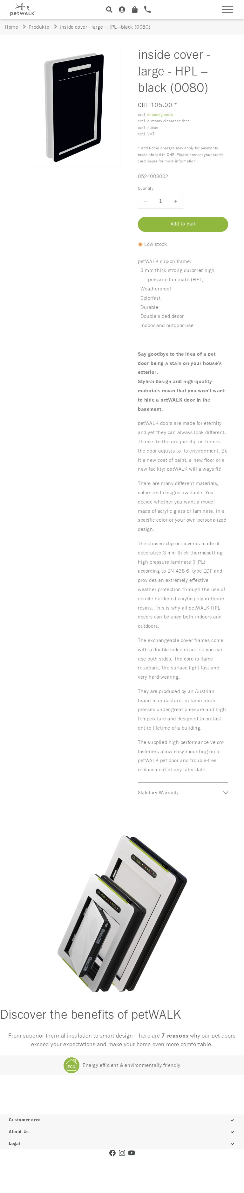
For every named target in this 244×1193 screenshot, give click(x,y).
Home (11, 27)
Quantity (145, 189)
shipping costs (160, 115)
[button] (227, 9)
